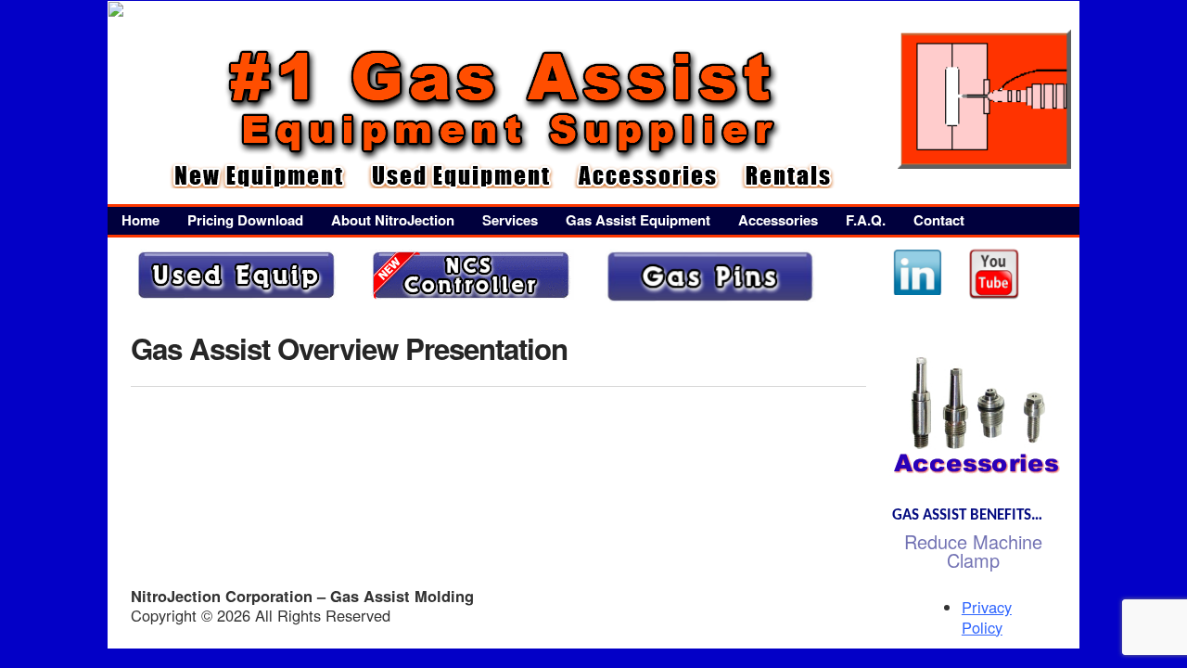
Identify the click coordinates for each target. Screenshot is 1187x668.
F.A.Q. (866, 220)
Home (140, 220)
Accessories (778, 220)
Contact (938, 220)
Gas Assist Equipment (638, 220)
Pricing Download (245, 220)
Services (510, 220)
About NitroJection (392, 220)
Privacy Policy (987, 616)
